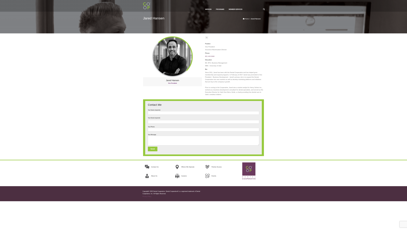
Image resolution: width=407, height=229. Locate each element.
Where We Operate (187, 167)
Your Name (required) (154, 110)
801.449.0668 (209, 56)
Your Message (152, 134)
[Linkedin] (206, 37)
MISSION (208, 9)
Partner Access (217, 167)
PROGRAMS (220, 9)
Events (214, 176)
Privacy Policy (147, 196)
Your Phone (151, 127)
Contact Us (155, 167)
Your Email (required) (154, 118)
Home (247, 19)
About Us (154, 176)
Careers (184, 176)
